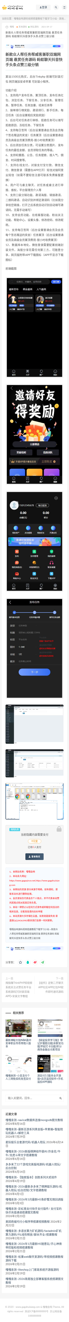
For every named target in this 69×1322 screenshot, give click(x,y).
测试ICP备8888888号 (36, 1311)
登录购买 (35, 857)
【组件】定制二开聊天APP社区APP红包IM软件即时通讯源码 (50, 987)
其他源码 (64, 19)
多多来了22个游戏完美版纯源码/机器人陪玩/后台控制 (33, 1166)
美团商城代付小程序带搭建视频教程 (28, 1221)
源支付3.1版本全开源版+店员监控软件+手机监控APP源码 (50, 1078)
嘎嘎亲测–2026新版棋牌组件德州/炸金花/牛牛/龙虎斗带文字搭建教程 (33, 1153)
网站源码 (34, 27)
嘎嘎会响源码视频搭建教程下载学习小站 (35, 19)
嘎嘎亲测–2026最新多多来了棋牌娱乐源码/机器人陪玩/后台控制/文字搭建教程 (34, 1188)
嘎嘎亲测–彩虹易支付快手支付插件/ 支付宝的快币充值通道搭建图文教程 (34, 1210)
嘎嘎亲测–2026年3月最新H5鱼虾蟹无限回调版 (34, 1199)
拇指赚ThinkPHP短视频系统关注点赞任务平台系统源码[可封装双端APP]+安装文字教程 (19, 990)
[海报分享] (42, 962)
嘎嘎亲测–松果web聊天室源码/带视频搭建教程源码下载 (34, 1258)
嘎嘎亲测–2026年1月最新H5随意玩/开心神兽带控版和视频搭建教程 (34, 1246)
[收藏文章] (20, 962)
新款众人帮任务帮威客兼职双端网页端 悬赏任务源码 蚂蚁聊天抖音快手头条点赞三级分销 (34, 933)
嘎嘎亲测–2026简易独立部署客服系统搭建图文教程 (34, 1281)
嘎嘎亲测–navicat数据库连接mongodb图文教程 (34, 1120)
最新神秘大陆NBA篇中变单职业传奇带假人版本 (18, 1043)
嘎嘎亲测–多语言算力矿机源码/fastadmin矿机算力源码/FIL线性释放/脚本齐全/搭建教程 (33, 1233)
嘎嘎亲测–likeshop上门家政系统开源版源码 (32, 1269)
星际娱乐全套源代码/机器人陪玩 (25, 1142)
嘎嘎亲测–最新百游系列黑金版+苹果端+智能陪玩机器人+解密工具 (34, 1131)
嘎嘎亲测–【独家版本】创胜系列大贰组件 (31, 1177)
